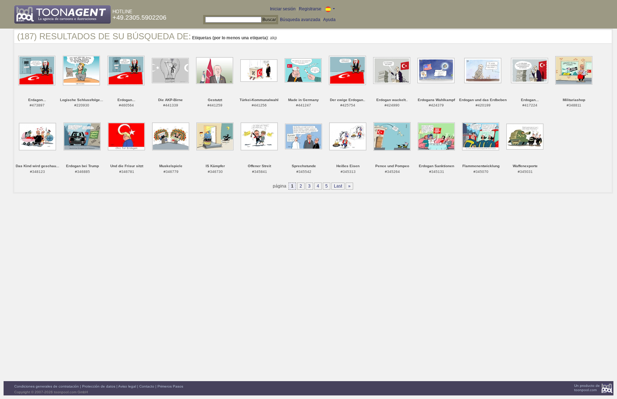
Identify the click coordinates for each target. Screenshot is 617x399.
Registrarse (310, 8)
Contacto (146, 386)
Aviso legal (127, 386)
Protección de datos (98, 386)
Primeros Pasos (170, 386)
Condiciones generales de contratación (46, 386)
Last (338, 186)
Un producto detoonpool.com (587, 388)
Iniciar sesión (283, 8)
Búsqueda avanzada (300, 19)
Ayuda (329, 19)
